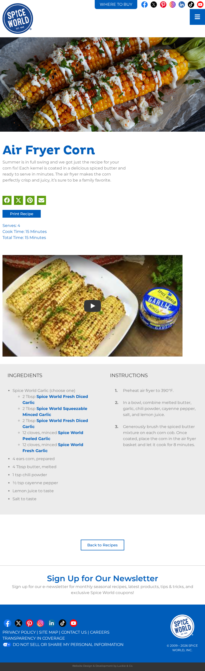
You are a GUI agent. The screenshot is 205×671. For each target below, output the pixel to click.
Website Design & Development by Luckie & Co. (102, 665)
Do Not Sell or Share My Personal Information (68, 644)
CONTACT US (74, 632)
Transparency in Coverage (33, 638)
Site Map (48, 632)
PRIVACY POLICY (19, 632)
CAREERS (100, 632)
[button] (7, 200)
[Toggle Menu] (197, 17)
